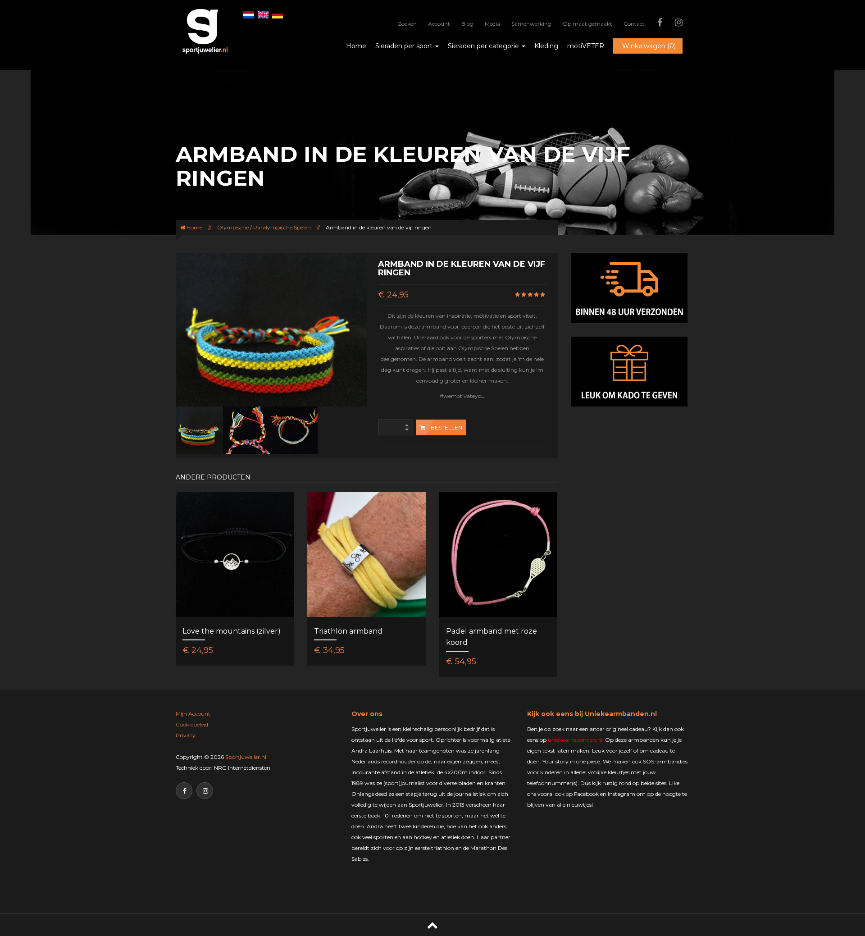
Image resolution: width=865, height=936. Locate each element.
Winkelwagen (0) (649, 46)
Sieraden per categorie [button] (484, 46)
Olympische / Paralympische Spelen (264, 227)
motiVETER (585, 46)
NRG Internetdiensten (242, 767)
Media (492, 23)
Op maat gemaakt (587, 23)
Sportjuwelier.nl (245, 756)
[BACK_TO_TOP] (432, 924)
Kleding (546, 46)
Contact (634, 23)
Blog (467, 23)
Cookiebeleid (192, 724)
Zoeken (407, 23)
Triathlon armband (348, 631)
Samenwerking (531, 23)
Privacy (186, 735)
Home (356, 46)
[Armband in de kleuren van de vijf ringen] (199, 429)
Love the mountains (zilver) (231, 631)
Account (439, 23)
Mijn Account (193, 713)
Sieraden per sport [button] (404, 46)
